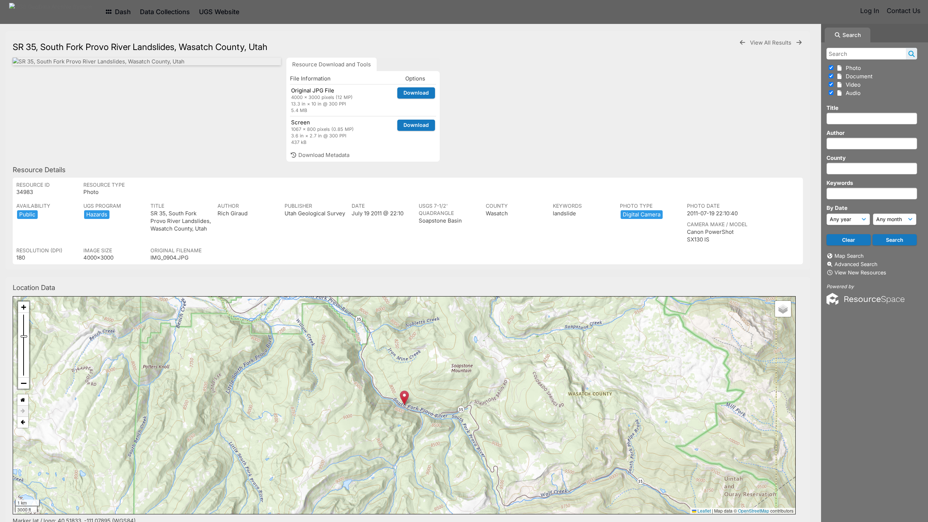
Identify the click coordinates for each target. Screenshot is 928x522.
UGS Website (219, 12)
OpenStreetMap (753, 511)
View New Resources (860, 272)
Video (852, 84)
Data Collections (165, 12)
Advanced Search (855, 264)
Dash (122, 12)
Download (416, 93)
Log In (869, 10)
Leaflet (703, 511)
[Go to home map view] (22, 400)
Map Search (848, 256)
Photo (852, 68)
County (836, 157)
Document (858, 76)
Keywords (839, 182)
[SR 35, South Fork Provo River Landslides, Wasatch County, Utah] (147, 61)
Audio (852, 93)
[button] (404, 397)
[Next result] (799, 43)
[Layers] (783, 309)
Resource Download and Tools (331, 64)
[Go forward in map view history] (22, 411)
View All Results (771, 42)
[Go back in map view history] (22, 422)
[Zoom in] (23, 307)
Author (835, 132)
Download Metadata (323, 155)
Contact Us (903, 10)
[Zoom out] (23, 383)
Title (832, 107)
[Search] (911, 53)
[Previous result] (742, 43)
